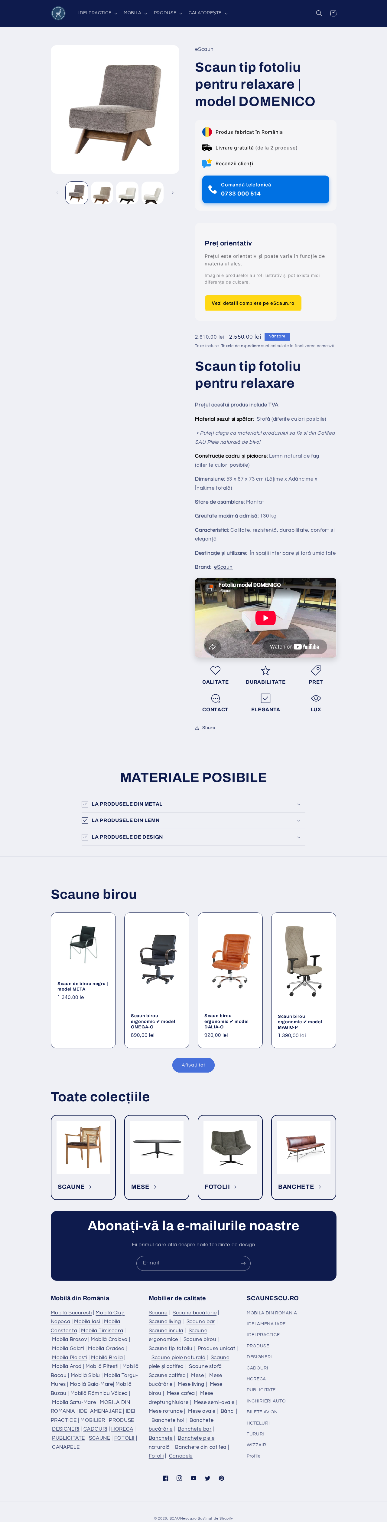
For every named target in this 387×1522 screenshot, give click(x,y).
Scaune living (165, 1321)
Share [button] (208, 727)
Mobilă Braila (107, 1357)
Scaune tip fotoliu (170, 1348)
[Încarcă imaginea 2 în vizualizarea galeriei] (102, 193)
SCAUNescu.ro (183, 1518)
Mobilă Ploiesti (69, 1357)
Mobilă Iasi (87, 1321)
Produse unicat (217, 1348)
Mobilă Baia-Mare (91, 1384)
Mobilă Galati (68, 1348)
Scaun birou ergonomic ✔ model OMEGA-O (153, 1021)
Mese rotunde (166, 1411)
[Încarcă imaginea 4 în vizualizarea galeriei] (152, 193)
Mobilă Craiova (109, 1339)
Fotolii (156, 1456)
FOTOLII (217, 1187)
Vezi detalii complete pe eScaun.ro (253, 303)
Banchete (161, 1438)
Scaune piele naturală (178, 1357)
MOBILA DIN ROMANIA (272, 1313)
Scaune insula (166, 1330)
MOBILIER (92, 1420)
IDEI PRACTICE (263, 1335)
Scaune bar (201, 1321)
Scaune (158, 1313)
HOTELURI (258, 1423)
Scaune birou (200, 1339)
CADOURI (95, 1429)
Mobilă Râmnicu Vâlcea (99, 1393)
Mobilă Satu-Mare (74, 1402)
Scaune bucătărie (194, 1313)
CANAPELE (66, 1447)
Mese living (191, 1384)
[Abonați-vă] (243, 1263)
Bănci (228, 1411)
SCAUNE (71, 1187)
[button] (97, 13)
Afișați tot (193, 1065)
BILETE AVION (262, 1412)
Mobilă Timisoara (102, 1330)
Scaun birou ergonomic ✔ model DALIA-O (226, 1021)
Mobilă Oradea (106, 1348)
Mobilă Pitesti (102, 1366)
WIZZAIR (256, 1445)
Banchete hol (167, 1420)
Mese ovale (201, 1411)
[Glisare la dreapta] (172, 192)
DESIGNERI (66, 1429)
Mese (197, 1375)
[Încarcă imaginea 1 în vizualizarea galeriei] (77, 193)
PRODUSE (121, 1420)
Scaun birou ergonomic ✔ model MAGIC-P (300, 1022)
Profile (253, 1456)
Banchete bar (195, 1429)
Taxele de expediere (240, 346)
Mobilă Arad (67, 1366)
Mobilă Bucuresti (71, 1313)
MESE (140, 1187)
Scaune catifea (167, 1375)
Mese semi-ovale (214, 1402)
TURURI (255, 1434)
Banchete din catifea (200, 1447)
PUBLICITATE (68, 1438)
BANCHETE (296, 1187)
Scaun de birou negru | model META (82, 986)
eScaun (223, 567)
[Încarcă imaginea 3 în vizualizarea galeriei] (127, 193)
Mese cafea (181, 1393)
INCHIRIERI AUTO (266, 1401)
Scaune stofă (205, 1366)
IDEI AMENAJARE (100, 1411)
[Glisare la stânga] (57, 192)
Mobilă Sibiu (85, 1375)
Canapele (181, 1456)
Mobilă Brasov (69, 1339)
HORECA (122, 1429)
